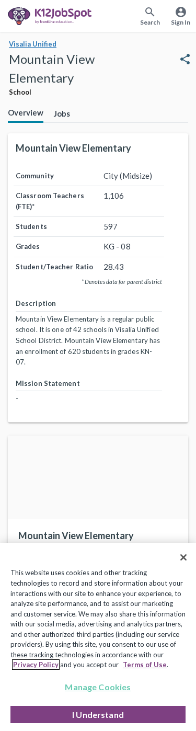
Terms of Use (145, 664)
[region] (98, 637)
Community (35, 176)
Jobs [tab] (62, 113)
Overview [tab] (25, 112)
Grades (28, 246)
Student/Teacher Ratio (54, 266)
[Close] (183, 557)
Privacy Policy (36, 664)
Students (31, 226)
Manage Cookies (98, 687)
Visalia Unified (32, 44)
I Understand (98, 714)
